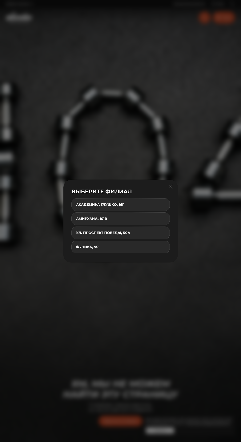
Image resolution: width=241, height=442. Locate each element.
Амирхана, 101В (91, 219)
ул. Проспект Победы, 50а (103, 233)
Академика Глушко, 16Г (100, 205)
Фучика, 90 (87, 247)
